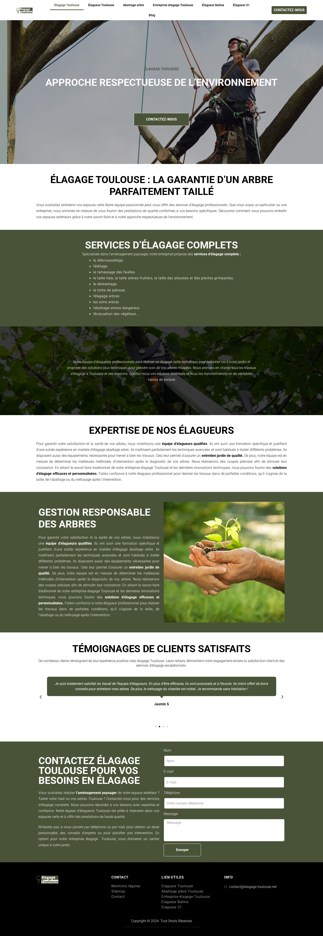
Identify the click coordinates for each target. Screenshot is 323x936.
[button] (40, 697)
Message (171, 814)
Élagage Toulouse (66, 5)
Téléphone (172, 793)
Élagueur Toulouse (101, 5)
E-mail (169, 771)
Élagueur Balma (213, 5)
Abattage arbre (133, 5)
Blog (152, 15)
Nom (168, 750)
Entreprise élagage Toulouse (173, 5)
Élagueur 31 (241, 5)
